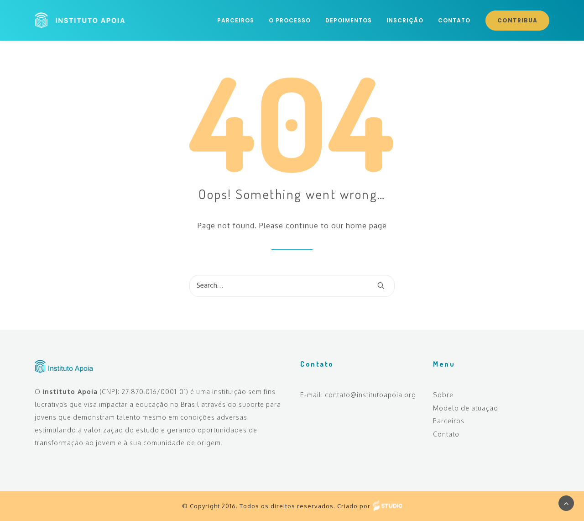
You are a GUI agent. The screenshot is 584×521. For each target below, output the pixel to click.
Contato (454, 20)
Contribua (517, 20)
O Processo (290, 20)
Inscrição (404, 20)
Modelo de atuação (465, 408)
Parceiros (235, 20)
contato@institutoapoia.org (370, 395)
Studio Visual (387, 505)
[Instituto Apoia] (80, 20)
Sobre (443, 395)
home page (366, 225)
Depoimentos (348, 20)
